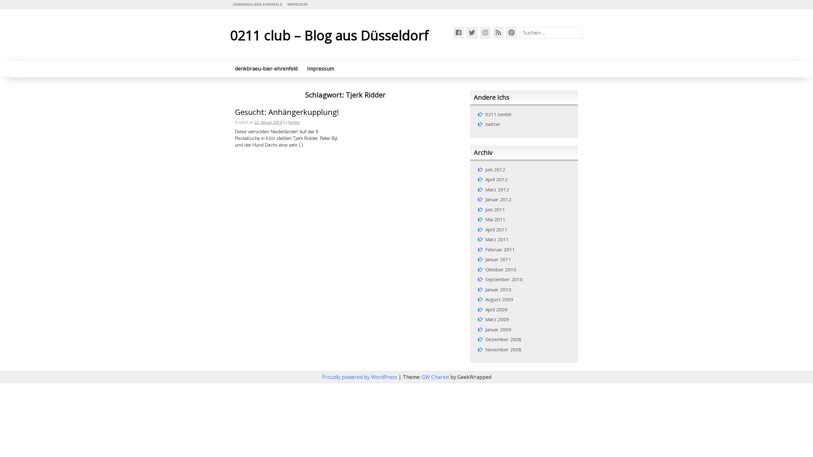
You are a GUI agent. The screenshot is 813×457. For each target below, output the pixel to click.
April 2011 (496, 229)
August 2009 (499, 299)
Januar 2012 (498, 199)
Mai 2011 (495, 219)
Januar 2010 (498, 289)
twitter (493, 124)
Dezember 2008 (503, 339)
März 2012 (497, 189)
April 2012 (496, 179)
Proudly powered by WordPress (360, 377)
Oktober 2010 (500, 269)
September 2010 (504, 279)
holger (294, 122)
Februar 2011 (500, 249)
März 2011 (497, 239)
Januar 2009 (498, 329)
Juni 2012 (495, 169)
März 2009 (497, 319)
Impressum (297, 4)
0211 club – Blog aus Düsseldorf (329, 35)
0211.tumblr (498, 114)
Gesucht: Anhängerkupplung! (287, 112)
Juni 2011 (495, 209)
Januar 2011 (498, 259)
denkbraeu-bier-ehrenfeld (257, 4)
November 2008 (503, 349)
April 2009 (496, 309)
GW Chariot (435, 377)
